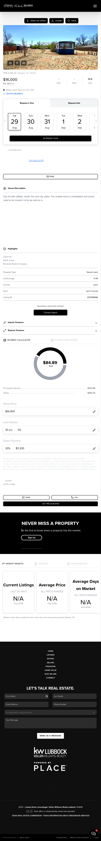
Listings (50, 655)
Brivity (14, 838)
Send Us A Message (50, 736)
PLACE (80, 807)
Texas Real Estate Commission (27, 816)
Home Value (50, 670)
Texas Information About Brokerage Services (66, 816)
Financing (50, 666)
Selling (50, 663)
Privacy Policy (62, 838)
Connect (50, 678)
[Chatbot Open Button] (93, 833)
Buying (50, 659)
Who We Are (50, 674)
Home (50, 651)
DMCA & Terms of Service (79, 838)
